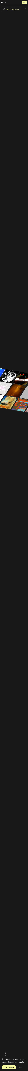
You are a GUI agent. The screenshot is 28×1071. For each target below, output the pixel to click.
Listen (20, 1067)
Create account (9, 1067)
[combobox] (14, 2)
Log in (24, 2)
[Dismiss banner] (25, 9)
